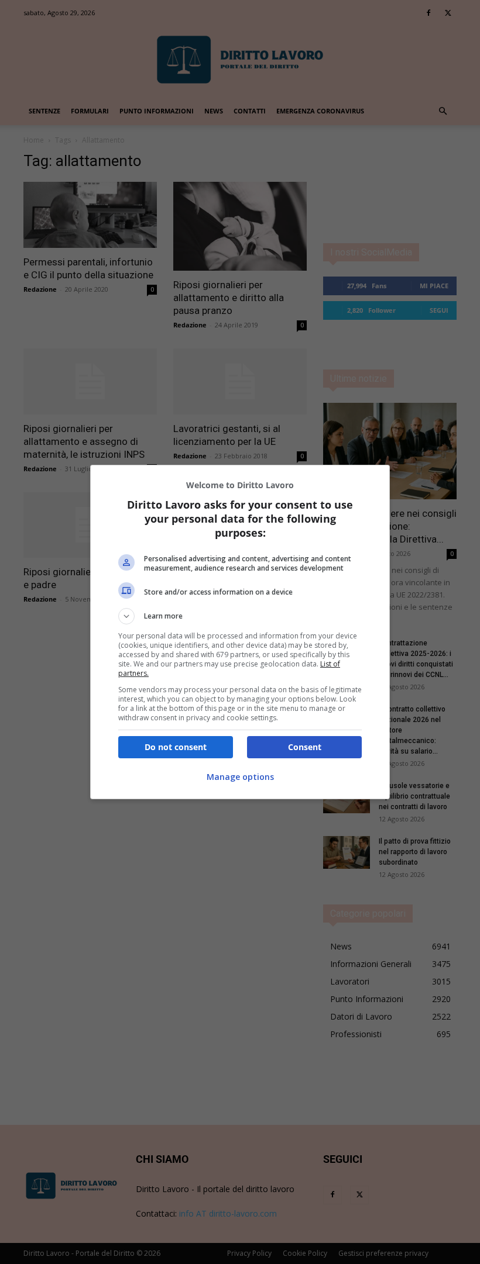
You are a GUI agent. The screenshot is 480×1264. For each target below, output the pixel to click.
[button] (240, 616)
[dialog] (240, 632)
